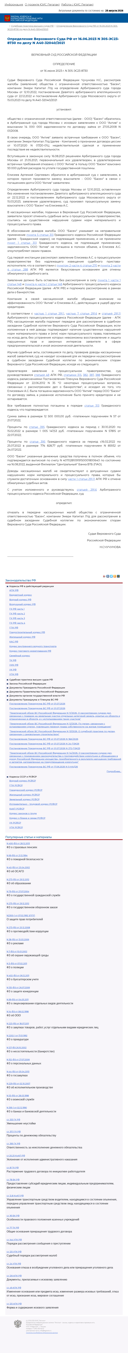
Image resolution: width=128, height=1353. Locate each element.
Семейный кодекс (19, 655)
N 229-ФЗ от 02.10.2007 (18, 1083)
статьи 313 (92, 405)
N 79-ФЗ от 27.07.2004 (18, 891)
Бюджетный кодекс (20, 595)
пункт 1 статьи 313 (22, 242)
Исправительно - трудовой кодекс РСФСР (33, 804)
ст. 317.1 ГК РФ (14, 1131)
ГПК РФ (13, 627)
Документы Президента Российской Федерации (37, 687)
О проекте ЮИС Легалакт (42, 4)
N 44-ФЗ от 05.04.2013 (18, 1071)
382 (85, 375)
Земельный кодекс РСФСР (24, 799)
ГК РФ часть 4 (17, 623)
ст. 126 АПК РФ (14, 1275)
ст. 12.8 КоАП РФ (15, 1195)
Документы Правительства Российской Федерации (38, 691)
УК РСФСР (15, 822)
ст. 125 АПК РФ (14, 1303)
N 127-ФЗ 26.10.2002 (16, 1047)
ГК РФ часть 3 (17, 618)
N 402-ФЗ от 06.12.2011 (18, 975)
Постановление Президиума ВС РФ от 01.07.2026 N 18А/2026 (43, 739)
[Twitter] (111, 575)
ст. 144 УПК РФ (14, 1239)
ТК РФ (12, 660)
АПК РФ (13, 590)
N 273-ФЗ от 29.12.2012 (18, 879)
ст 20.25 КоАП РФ (16, 1155)
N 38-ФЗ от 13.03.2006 (18, 939)
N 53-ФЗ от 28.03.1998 (18, 1095)
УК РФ (12, 669)
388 (97, 375)
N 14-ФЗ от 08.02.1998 (18, 1011)
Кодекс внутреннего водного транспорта (32, 646)
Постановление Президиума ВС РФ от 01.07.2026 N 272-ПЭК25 (44, 748)
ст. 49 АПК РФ (14, 1287)
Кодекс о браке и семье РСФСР (27, 818)
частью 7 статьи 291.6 (81, 313)
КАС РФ (13, 641)
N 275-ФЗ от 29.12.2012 (18, 903)
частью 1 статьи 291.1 (49, 313)
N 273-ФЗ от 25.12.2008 (18, 927)
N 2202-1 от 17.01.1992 (17, 1035)
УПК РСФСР (16, 827)
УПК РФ (13, 674)
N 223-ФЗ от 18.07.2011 (18, 1023)
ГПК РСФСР (16, 785)
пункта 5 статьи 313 (40, 234)
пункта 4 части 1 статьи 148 (43, 284)
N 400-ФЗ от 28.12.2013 (18, 843)
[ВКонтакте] (108, 575)
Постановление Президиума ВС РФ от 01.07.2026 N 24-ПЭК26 (44, 743)
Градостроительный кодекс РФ (27, 632)
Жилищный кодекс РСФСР (24, 794)
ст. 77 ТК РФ (13, 1227)
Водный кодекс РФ (20, 599)
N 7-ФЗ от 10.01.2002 (17, 951)
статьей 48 (42, 375)
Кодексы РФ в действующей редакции (31, 586)
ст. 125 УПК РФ (14, 1251)
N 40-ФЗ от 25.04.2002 (18, 867)
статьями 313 (73, 375)
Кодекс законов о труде (23, 813)
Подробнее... (114, 771)
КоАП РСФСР (16, 808)
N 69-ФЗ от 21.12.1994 (17, 855)
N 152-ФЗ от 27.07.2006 (18, 1059)
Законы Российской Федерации (27, 683)
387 (91, 375)
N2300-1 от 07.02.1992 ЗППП (21, 915)
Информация (14, 4)
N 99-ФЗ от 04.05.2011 (17, 999)
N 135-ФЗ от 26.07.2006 (18, 987)
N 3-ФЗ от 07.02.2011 (17, 963)
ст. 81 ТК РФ (13, 1167)
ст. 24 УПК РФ (14, 1263)
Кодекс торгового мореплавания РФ (30, 651)
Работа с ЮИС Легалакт (77, 4)
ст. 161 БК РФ (13, 1215)
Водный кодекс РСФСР (22, 780)
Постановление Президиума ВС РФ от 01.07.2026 (37, 703)
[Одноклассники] (115, 575)
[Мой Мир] (118, 575)
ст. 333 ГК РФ (13, 1119)
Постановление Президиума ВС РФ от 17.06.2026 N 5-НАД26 (43, 766)
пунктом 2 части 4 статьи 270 (77, 265)
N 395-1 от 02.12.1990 (17, 1107)
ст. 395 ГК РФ (13, 1143)
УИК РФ (13, 665)
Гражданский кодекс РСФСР (25, 790)
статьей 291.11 (111, 313)
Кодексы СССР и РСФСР (23, 776)
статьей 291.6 (87, 489)
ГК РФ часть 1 (16, 609)
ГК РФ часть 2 (17, 613)
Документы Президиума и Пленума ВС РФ (33, 699)
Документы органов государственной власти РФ (37, 695)
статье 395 (37, 427)
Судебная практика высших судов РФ (31, 679)
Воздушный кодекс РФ (22, 604)
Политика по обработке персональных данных (42, 1332)
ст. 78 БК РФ (13, 1179)
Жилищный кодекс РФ (22, 637)
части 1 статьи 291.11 (81, 479)
